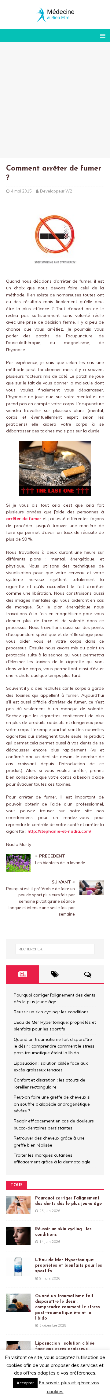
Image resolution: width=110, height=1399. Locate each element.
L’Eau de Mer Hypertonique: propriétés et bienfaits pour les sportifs (68, 1265)
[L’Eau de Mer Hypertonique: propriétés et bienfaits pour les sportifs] (18, 1272)
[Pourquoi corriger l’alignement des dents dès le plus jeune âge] (18, 1211)
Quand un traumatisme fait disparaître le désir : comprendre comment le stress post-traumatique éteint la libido (54, 1046)
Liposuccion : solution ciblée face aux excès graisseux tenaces (64, 1349)
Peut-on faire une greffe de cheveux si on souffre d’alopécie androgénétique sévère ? (52, 1104)
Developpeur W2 (56, 191)
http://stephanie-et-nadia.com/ (59, 831)
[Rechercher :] (55, 949)
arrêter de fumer (23, 518)
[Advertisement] (55, 100)
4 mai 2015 (21, 191)
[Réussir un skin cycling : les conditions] (18, 1241)
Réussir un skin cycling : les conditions (51, 1012)
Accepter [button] (25, 1382)
